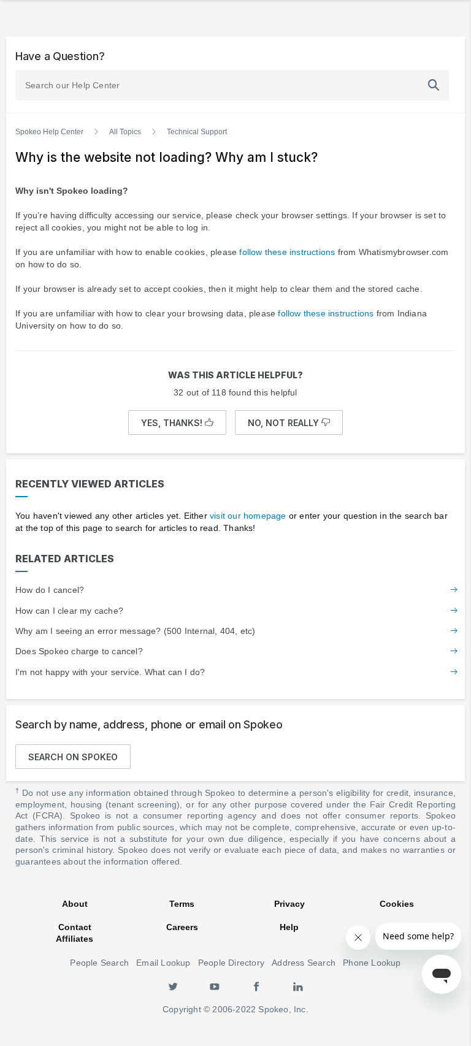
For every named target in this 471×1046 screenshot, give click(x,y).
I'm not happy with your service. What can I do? (110, 672)
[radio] (177, 422)
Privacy (289, 904)
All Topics (125, 132)
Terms (181, 904)
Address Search (303, 963)
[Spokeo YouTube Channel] (214, 985)
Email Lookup (163, 963)
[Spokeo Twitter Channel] (172, 985)
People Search (99, 963)
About (75, 904)
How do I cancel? (49, 590)
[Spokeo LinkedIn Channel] (298, 985)
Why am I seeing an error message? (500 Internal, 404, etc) (135, 631)
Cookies (397, 904)
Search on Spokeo (73, 757)
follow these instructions (287, 252)
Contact (74, 927)
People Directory (231, 963)
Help (289, 927)
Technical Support (197, 132)
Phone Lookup (371, 963)
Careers (182, 927)
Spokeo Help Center (49, 132)
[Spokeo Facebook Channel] (256, 985)
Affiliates (74, 939)
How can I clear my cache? (69, 611)
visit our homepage (248, 516)
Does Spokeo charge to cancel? (79, 651)
